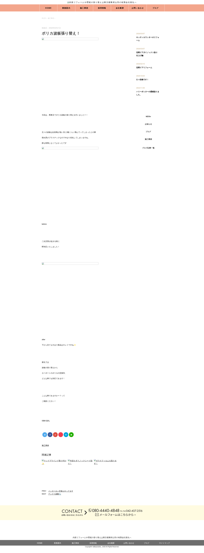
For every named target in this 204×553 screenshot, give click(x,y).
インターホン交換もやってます (60, 491)
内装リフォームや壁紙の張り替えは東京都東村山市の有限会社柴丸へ (102, 537)
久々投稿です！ (142, 79)
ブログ (156, 8)
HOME (48, 8)
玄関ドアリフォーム (144, 67)
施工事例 (84, 8)
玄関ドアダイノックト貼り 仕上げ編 (147, 54)
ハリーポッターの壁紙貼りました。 (147, 93)
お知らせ (148, 124)
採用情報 (102, 8)
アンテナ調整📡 (54, 494)
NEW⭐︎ (148, 116)
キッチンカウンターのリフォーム (147, 39)
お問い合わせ (138, 8)
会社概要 (120, 8)
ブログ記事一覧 (148, 148)
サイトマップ (164, 543)
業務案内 (66, 8)
